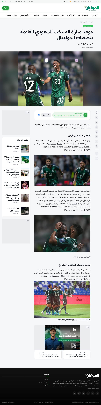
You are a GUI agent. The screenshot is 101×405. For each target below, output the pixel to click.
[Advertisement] (16, 122)
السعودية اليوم (83, 15)
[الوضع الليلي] (6, 1)
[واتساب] (96, 117)
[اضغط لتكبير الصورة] (50, 78)
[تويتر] (24, 1)
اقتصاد (44, 15)
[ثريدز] (10, 1)
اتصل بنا (46, 385)
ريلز (5, 8)
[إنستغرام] (19, 1)
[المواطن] (92, 8)
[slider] (68, 115)
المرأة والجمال (25, 15)
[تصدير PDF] (96, 146)
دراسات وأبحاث (11, 15)
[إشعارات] (29, 1)
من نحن (46, 379)
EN (3, 1)
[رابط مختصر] (96, 141)
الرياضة (36, 15)
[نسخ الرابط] (96, 136)
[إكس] (96, 127)
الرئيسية (94, 15)
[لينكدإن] (96, 132)
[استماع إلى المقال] (96, 158)
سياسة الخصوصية (43, 382)
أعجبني (45, 115)
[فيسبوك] (21, 1)
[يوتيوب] (16, 1)
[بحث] (32, 1)
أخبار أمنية (70, 15)
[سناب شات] (13, 1)
